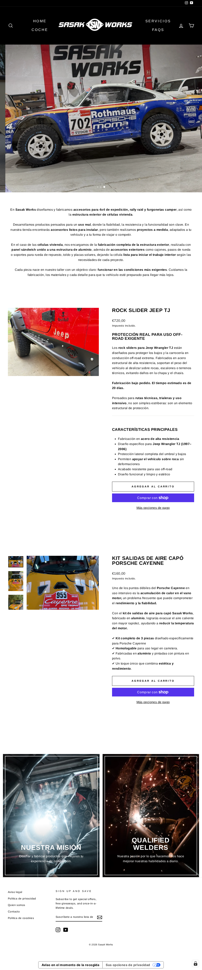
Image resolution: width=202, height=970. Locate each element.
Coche (40, 30)
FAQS (158, 30)
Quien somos (16, 905)
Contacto (14, 911)
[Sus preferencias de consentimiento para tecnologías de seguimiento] (195, 963)
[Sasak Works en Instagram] (58, 929)
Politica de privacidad (22, 898)
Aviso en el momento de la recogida (70, 965)
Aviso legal (15, 892)
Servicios (158, 21)
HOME (40, 21)
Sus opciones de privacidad (128, 965)
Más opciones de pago (153, 507)
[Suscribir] (99, 917)
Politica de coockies (21, 918)
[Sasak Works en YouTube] (65, 929)
